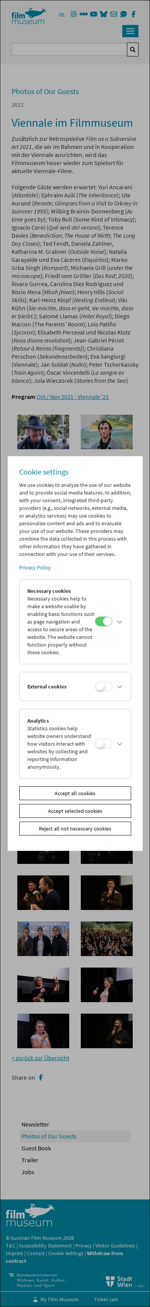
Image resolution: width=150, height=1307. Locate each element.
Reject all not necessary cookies (75, 828)
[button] (119, 621)
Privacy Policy (35, 567)
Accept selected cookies (75, 810)
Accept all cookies (75, 793)
